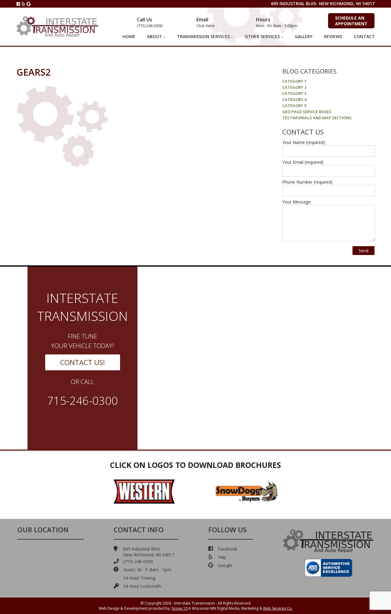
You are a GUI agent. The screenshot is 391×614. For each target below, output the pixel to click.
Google (225, 565)
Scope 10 (180, 608)
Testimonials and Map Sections (317, 117)
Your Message (296, 202)
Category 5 (294, 105)
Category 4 (294, 99)
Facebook (227, 549)
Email (205, 22)
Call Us (150, 22)
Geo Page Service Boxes (306, 111)
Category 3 (294, 93)
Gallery (303, 36)
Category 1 (294, 81)
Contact (364, 36)
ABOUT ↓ (156, 36)
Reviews (333, 36)
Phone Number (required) (307, 182)
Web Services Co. (278, 608)
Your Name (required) (303, 142)
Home (128, 36)
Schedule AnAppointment (351, 21)
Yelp (222, 557)
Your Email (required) (302, 162)
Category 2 (294, 87)
